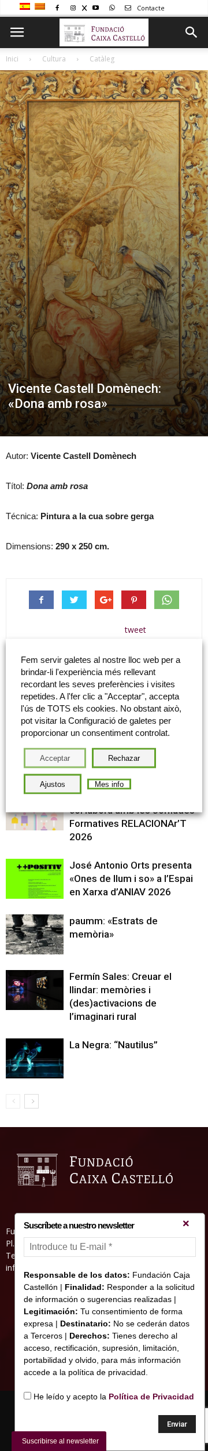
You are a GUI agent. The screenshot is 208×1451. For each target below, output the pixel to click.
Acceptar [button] (55, 758)
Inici (12, 59)
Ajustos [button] (52, 784)
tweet (135, 629)
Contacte (150, 7)
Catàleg (102, 59)
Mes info (109, 784)
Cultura (54, 59)
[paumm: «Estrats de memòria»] (35, 934)
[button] (192, 32)
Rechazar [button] (124, 758)
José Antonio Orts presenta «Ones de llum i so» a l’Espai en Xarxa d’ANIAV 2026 (131, 878)
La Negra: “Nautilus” (113, 1045)
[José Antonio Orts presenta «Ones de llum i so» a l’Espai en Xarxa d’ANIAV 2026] (35, 879)
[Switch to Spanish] (26, 6)
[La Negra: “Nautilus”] (35, 1058)
